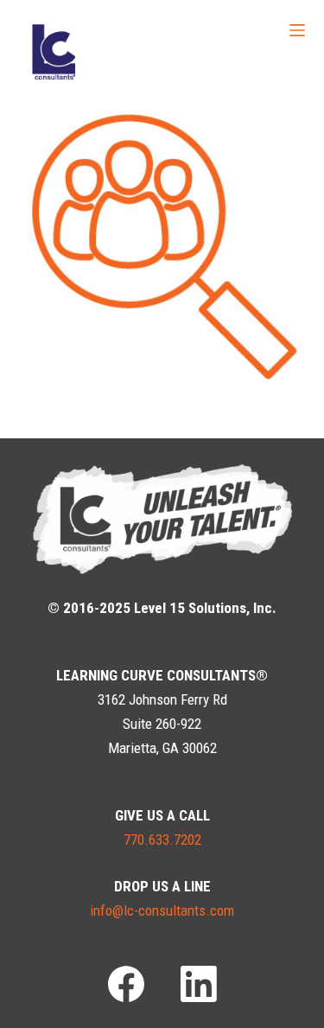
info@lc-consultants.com (162, 910)
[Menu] (297, 30)
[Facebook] (126, 984)
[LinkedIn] (199, 984)
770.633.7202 (162, 839)
